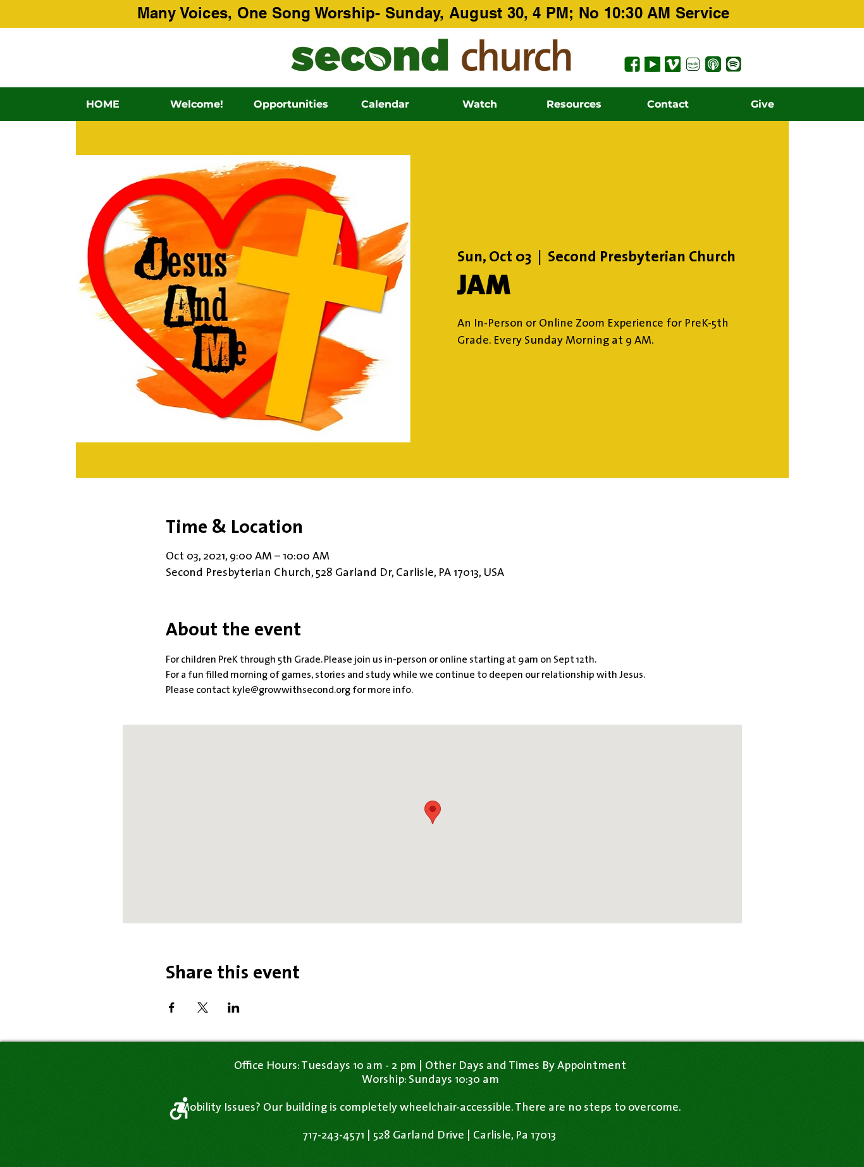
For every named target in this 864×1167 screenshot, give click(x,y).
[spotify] (733, 64)
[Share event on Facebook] (172, 1007)
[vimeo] (673, 64)
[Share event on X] (203, 1007)
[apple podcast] (713, 64)
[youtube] (652, 64)
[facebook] (632, 64)
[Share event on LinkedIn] (234, 1007)
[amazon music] (693, 64)
